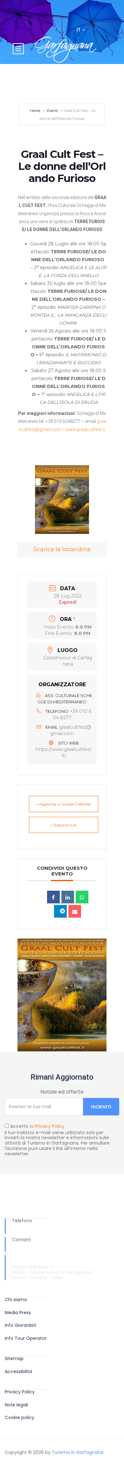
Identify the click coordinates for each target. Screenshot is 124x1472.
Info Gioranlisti (20, 1325)
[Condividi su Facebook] (53, 897)
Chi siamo (16, 1299)
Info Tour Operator (25, 1338)
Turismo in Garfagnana (77, 1452)
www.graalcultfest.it (85, 429)
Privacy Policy (20, 1392)
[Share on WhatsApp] (82, 897)
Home (35, 110)
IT (79, 29)
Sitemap (14, 1358)
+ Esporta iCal (63, 825)
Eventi (52, 110)
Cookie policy (19, 1417)
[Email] (74, 911)
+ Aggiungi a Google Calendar (63, 804)
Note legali (16, 1405)
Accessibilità (18, 1371)
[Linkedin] (67, 897)
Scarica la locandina (62, 549)
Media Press (18, 1312)
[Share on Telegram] (60, 911)
